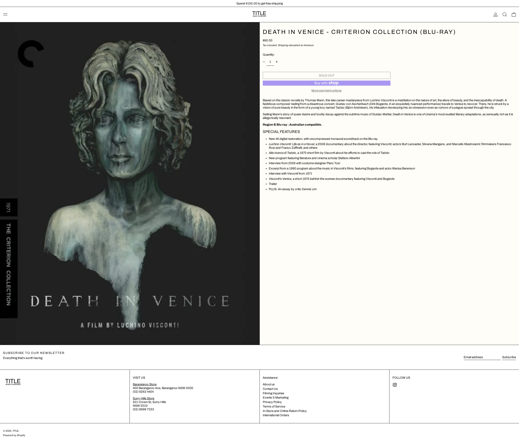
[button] (504, 14)
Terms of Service (274, 406)
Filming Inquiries (273, 393)
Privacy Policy (272, 402)
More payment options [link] (326, 90)
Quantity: (269, 54)
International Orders (276, 415)
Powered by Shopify (14, 435)
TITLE (15, 430)
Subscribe (509, 357)
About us (269, 384)
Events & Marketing (275, 397)
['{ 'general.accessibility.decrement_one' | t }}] (263, 62)
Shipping (283, 45)
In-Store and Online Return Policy (285, 411)
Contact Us (270, 388)
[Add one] (276, 62)
